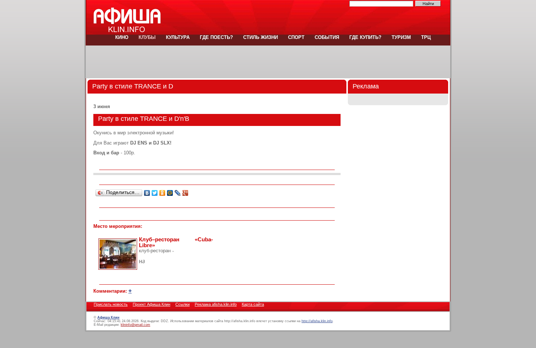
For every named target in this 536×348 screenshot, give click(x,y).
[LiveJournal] (178, 193)
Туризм (401, 37)
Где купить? (365, 37)
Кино (122, 37)
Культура (177, 37)
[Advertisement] (268, 62)
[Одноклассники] (162, 193)
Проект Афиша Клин (151, 304)
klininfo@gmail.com (135, 325)
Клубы (147, 37)
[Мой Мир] (170, 193)
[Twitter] (155, 193)
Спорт (296, 37)
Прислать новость (111, 304)
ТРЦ (425, 37)
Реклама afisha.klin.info (216, 304)
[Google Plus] (185, 193)
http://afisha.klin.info (317, 321)
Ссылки (182, 304)
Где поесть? (216, 37)
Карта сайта (253, 304)
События (327, 37)
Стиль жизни (260, 37)
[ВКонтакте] (147, 193)
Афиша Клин (108, 317)
